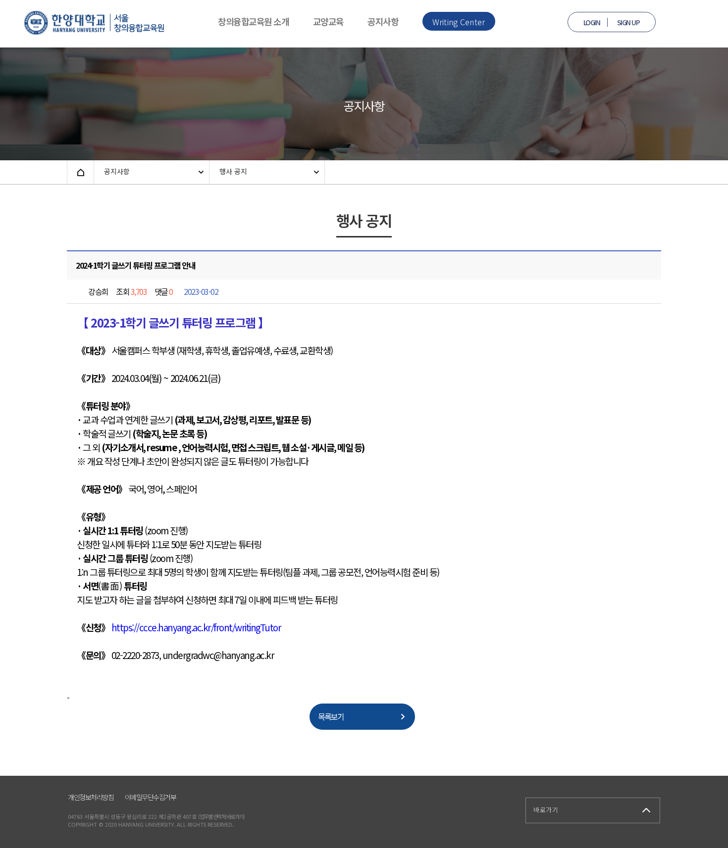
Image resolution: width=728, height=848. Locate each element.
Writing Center (458, 22)
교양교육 (328, 21)
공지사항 (382, 21)
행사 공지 (233, 171)
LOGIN (591, 22)
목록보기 (331, 716)
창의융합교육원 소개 (253, 21)
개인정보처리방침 (90, 797)
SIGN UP (628, 22)
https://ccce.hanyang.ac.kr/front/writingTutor (196, 627)
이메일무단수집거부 (150, 797)
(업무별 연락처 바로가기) (221, 816)
